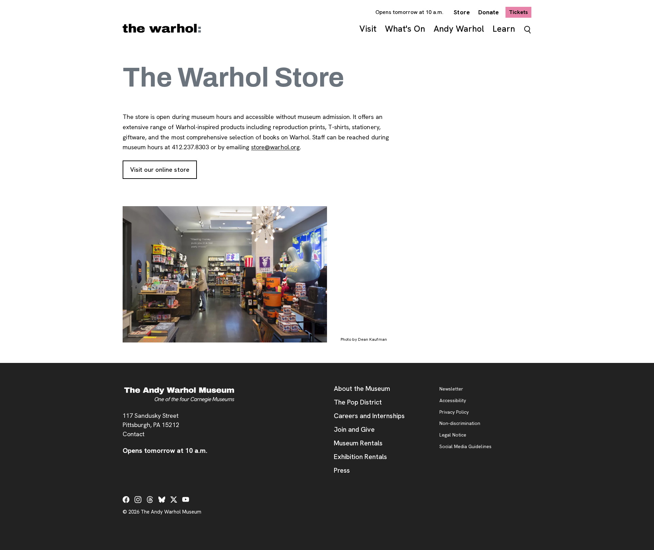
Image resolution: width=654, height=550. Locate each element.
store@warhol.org (275, 147)
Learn (504, 28)
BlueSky (161, 499)
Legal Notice (452, 435)
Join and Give (354, 429)
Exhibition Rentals (360, 456)
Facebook (126, 499)
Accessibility (452, 400)
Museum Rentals (358, 443)
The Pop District (358, 402)
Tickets (520, 12)
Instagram (138, 499)
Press (342, 470)
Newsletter (451, 389)
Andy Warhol (459, 28)
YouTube (185, 499)
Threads (149, 499)
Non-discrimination (459, 423)
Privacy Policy (454, 412)
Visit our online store (163, 169)
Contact (133, 434)
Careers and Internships (369, 415)
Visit (367, 28)
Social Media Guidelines (465, 446)
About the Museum (362, 388)
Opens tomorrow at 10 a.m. (409, 12)
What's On (405, 28)
